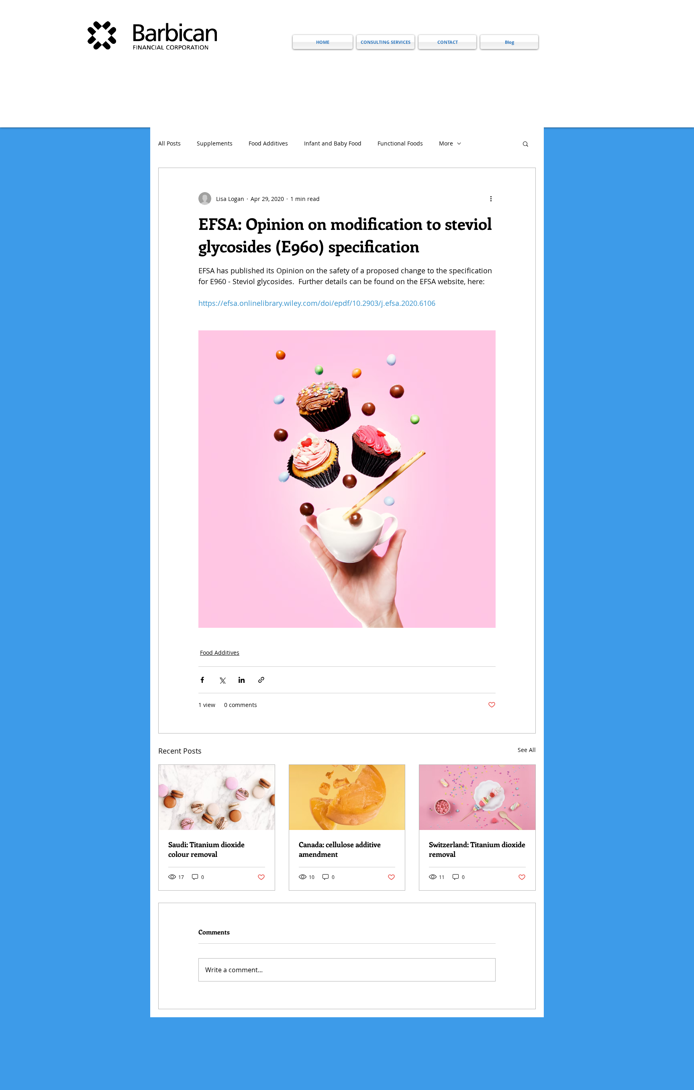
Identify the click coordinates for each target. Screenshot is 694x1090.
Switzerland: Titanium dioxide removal (477, 849)
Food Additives (268, 143)
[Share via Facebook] (202, 680)
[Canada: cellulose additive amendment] (347, 797)
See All (527, 750)
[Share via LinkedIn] (241, 680)
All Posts (169, 143)
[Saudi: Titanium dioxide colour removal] (217, 797)
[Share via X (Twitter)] (222, 680)
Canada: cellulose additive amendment (340, 849)
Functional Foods (400, 143)
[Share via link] (261, 680)
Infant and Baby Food (332, 143)
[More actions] (491, 198)
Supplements (215, 143)
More (446, 143)
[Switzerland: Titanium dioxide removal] (477, 797)
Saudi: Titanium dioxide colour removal (206, 849)
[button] (525, 143)
